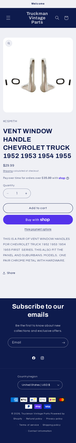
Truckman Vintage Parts (35, 414)
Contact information (40, 431)
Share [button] (11, 273)
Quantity (8, 185)
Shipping (8, 171)
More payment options (38, 229)
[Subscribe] (63, 342)
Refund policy (34, 419)
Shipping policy (51, 425)
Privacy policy (54, 419)
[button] (8, 17)
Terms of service (29, 425)
